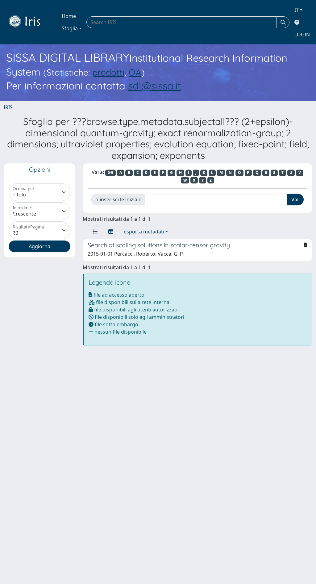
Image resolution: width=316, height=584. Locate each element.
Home (69, 16)
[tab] (95, 231)
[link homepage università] (29, 22)
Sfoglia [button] (70, 28)
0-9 (110, 172)
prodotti (108, 72)
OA (135, 72)
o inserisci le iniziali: (118, 199)
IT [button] (296, 9)
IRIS (8, 107)
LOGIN (302, 34)
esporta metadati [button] (144, 231)
